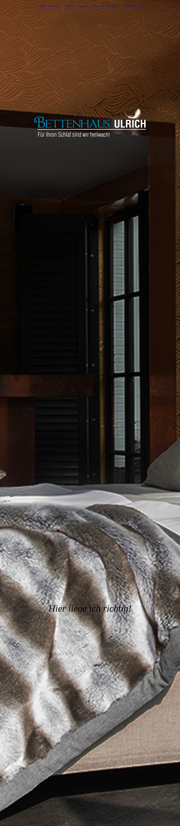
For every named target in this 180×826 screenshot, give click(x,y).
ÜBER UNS (99, 6)
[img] (90, 413)
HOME (42, 6)
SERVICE (69, 6)
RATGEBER (83, 6)
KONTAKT (113, 6)
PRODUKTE (54, 6)
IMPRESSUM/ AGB (132, 6)
